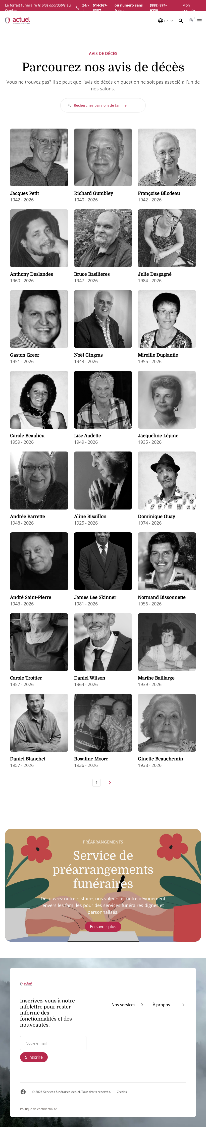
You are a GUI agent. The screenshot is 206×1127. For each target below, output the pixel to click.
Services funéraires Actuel (61, 1092)
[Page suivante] (110, 783)
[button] (181, 20)
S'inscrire (34, 1057)
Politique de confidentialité (38, 1109)
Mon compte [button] (188, 8)
